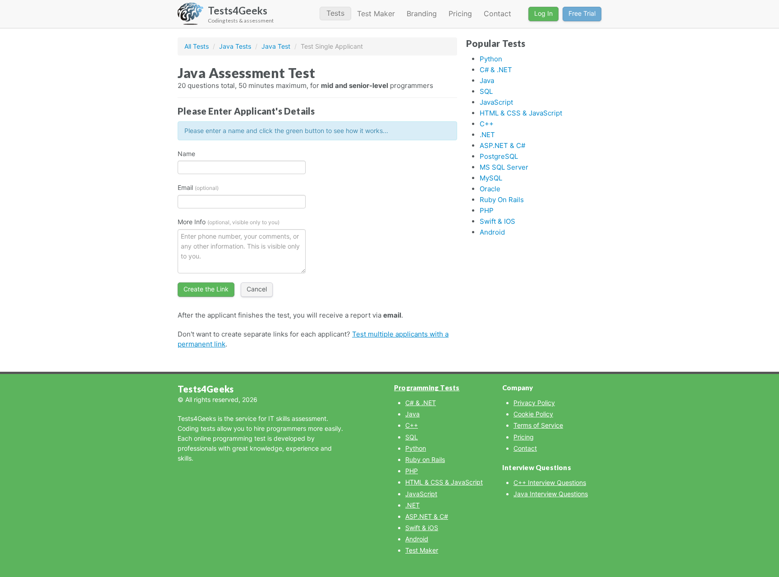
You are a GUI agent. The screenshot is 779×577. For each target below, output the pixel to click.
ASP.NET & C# (502, 145)
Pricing (460, 13)
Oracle (490, 189)
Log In (543, 13)
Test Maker (376, 13)
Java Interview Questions (550, 494)
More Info (229, 222)
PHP (487, 210)
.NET (487, 134)
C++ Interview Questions (549, 482)
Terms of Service (538, 425)
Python (491, 59)
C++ (487, 124)
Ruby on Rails (502, 199)
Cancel (257, 289)
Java (487, 80)
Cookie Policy (533, 414)
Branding (422, 13)
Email (198, 187)
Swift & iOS (497, 221)
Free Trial (582, 13)
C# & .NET (496, 69)
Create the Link (206, 289)
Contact (497, 13)
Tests (335, 13)
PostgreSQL (499, 156)
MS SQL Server (504, 167)
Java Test (275, 46)
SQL (486, 91)
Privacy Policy (534, 402)
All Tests (196, 46)
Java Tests (235, 46)
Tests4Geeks (206, 388)
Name (186, 153)
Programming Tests (426, 387)
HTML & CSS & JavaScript (521, 113)
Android (492, 232)
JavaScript (496, 102)
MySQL (491, 178)
